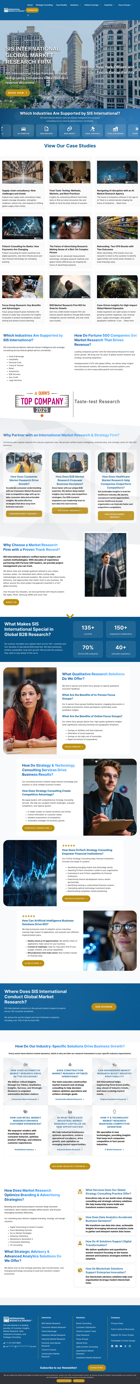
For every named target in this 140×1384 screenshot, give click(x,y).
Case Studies (61, 5)
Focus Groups (124, 5)
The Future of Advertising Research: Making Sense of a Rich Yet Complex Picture (69, 249)
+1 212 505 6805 (13, 1343)
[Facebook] (116, 1346)
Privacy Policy (117, 1323)
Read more (121, 203)
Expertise (108, 5)
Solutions (74, 5)
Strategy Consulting (44, 5)
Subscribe (96, 1368)
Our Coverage (104, 1006)
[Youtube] (121, 1346)
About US (11, 602)
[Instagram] (130, 1346)
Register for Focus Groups (122, 1335)
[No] (137, 1378)
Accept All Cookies (64, 1381)
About (30, 5)
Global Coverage (91, 5)
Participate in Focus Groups (123, 1341)
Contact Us (32, 10)
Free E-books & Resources (122, 1329)
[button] (28, 15)
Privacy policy (79, 1381)
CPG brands (118, 253)
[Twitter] (125, 1346)
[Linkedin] (112, 1346)
